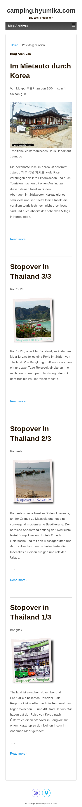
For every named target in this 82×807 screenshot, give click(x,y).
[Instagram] (36, 793)
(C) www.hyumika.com (45, 803)
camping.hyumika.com (41, 10)
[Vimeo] (46, 793)
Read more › (19, 239)
